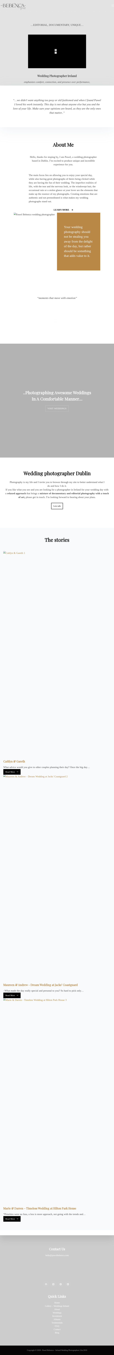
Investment (57, 1316)
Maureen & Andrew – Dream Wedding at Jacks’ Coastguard (40, 985)
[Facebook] (46, 1284)
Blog (57, 1333)
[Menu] (112, 5)
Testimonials (57, 1323)
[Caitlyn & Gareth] (57, 655)
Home (57, 1303)
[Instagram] (60, 1284)
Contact (57, 1329)
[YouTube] (68, 1284)
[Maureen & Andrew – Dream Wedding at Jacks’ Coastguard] (57, 879)
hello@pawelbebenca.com (57, 1255)
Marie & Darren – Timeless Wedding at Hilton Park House (39, 1208)
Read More (11, 773)
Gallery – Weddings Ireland (57, 1306)
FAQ (57, 1326)
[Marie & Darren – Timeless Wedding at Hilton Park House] (57, 1102)
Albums (57, 1319)
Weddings (57, 1313)
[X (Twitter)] (53, 1284)
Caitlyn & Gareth (14, 761)
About (57, 1309)
